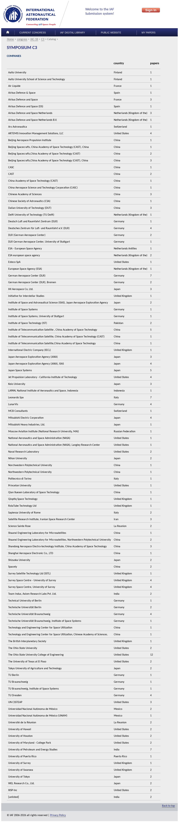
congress (22, 39)
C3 (42, 39)
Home (10, 39)
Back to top (168, 805)
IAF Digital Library (72, 32)
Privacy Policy (58, 815)
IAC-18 (34, 39)
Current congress (32, 32)
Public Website (111, 32)
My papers (148, 32)
